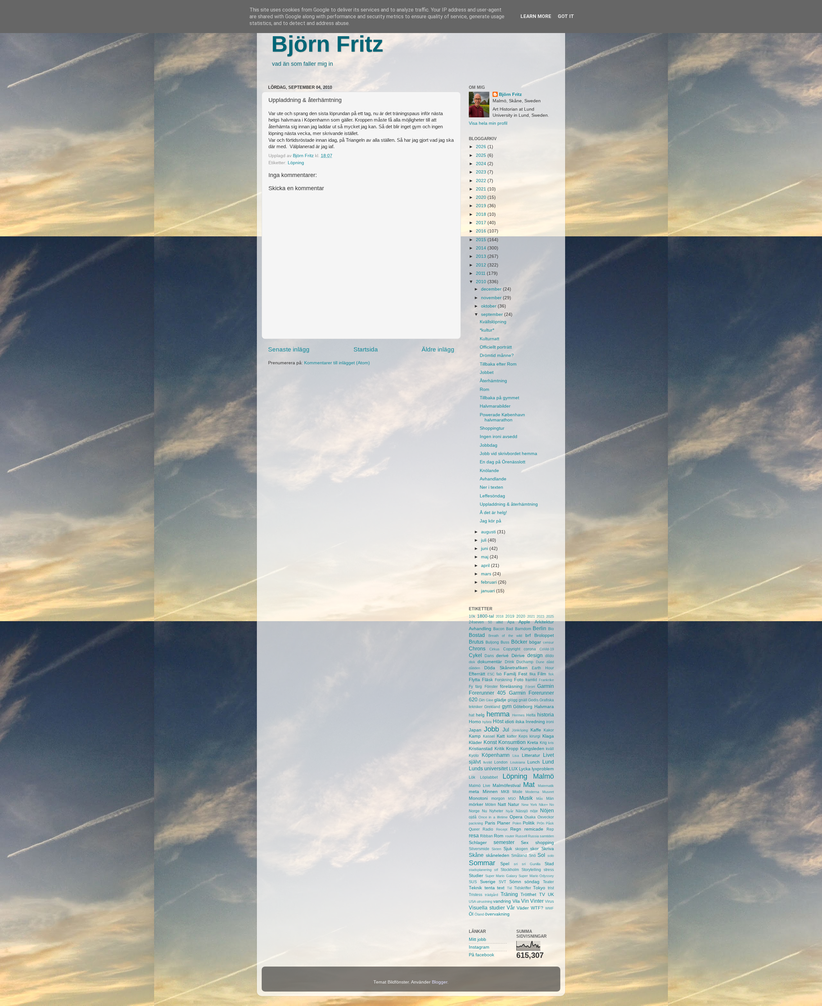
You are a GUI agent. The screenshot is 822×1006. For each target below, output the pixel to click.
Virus (549, 901)
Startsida (366, 349)
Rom (484, 389)
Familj (510, 674)
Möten (490, 804)
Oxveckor (546, 817)
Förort (530, 687)
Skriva (547, 848)
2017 (481, 222)
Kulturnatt (489, 338)
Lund (548, 762)
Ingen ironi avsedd (498, 436)
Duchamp (524, 662)
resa (474, 835)
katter (512, 736)
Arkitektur (544, 622)
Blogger (439, 982)
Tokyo (539, 887)
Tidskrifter (522, 888)
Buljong (492, 642)
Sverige (487, 881)
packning (476, 823)
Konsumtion (512, 742)
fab (499, 674)
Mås (539, 798)
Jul (506, 729)
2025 (481, 155)
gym (507, 706)
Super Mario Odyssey (536, 876)
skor (534, 848)
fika (532, 674)
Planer (503, 823)
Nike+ (543, 805)
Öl (471, 914)
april (486, 565)
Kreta (532, 742)
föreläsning (511, 686)
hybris (487, 722)
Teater (548, 882)
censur (548, 642)
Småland (519, 855)
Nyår (509, 811)
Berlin (539, 628)
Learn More (535, 16)
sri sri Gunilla (527, 864)
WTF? (537, 908)
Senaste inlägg (289, 349)
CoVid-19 (546, 649)
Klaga (548, 736)
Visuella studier (487, 907)
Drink (509, 662)
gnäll (523, 700)
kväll (550, 749)
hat (471, 715)
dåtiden (474, 668)
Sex (525, 842)
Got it (566, 16)
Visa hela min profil (488, 123)
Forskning (503, 680)
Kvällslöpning (493, 321)
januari (488, 590)
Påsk (550, 823)
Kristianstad (481, 748)
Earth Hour (543, 668)
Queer (474, 829)
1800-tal (485, 616)
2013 (481, 256)
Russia (533, 836)
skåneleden (497, 855)
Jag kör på (490, 521)
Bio (551, 629)
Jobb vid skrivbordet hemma (508, 453)
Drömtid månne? (497, 355)
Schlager (478, 842)
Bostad (477, 635)
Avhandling (480, 628)
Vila (516, 901)
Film (542, 674)
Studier (476, 875)
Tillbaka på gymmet (499, 397)
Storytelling (531, 869)
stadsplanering (480, 870)
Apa (510, 622)
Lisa (515, 755)
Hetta (531, 715)
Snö (532, 855)
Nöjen (547, 810)
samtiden (547, 836)
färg (478, 686)
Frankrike (546, 680)
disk (472, 662)
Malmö (543, 776)
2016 (481, 231)
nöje (534, 811)
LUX (513, 768)
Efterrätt (477, 674)
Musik (526, 798)
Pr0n (540, 823)
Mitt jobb (477, 939)
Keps (523, 736)
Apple (524, 622)
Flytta (474, 679)
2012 (481, 265)
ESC (490, 674)
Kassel (489, 736)
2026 (481, 146)
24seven (476, 622)
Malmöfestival (506, 785)
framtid (531, 680)
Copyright (511, 649)
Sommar (482, 863)
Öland (479, 914)
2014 (481, 248)
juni (485, 548)
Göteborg (522, 706)
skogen (521, 849)
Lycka (524, 768)
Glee (489, 700)
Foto (518, 679)
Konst (490, 742)
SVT (502, 882)
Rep (550, 829)
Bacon (498, 629)
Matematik (546, 786)
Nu (484, 811)
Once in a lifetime (493, 817)
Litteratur (531, 755)
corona (530, 649)
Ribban (486, 836)
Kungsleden (532, 748)
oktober (489, 306)
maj (485, 556)
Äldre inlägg (438, 349)
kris (551, 743)
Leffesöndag (492, 496)
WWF (549, 908)
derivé (502, 655)
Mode (517, 792)
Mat (529, 785)
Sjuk (507, 848)
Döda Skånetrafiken (506, 667)
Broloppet (544, 635)
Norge (474, 811)
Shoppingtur (492, 428)
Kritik (499, 748)
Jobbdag (488, 445)
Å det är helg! (493, 512)
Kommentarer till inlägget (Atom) (337, 362)
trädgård (491, 895)
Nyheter (496, 811)
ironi (550, 722)
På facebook (481, 954)
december (492, 289)
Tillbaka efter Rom (498, 364)
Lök (472, 777)
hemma (498, 714)
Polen (516, 823)
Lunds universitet (488, 768)
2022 (481, 180)
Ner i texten (491, 487)
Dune (540, 662)
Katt (501, 736)
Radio (488, 829)
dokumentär (489, 661)
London (501, 762)
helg (480, 715)
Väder (523, 908)
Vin (525, 901)
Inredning (535, 721)
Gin (482, 700)
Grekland (492, 707)
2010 (481, 281)
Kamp (475, 736)
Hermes (518, 715)
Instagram (479, 947)
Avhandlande (493, 479)
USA (472, 901)
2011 (481, 273)
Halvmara (544, 706)
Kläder (475, 742)
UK (551, 894)
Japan (475, 730)
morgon (498, 798)
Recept (501, 829)
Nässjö (522, 811)
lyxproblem (543, 768)
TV (542, 894)
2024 (481, 163)
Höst (498, 721)
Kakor (549, 730)
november (492, 297)
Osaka (530, 817)
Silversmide (479, 849)
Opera (516, 817)
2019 (481, 205)
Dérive (518, 655)
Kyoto (474, 755)
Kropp (512, 748)
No (551, 805)
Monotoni (478, 798)
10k (472, 616)
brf (528, 635)
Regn (515, 829)
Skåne (476, 855)
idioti (509, 721)
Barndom (523, 629)
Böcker (519, 642)
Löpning (296, 162)
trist (551, 888)
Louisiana (517, 762)
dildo (549, 656)
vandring (502, 901)
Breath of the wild (505, 636)
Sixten (496, 849)
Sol (541, 855)
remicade (533, 829)
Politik (529, 823)
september (492, 314)
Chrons (477, 648)
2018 (481, 214)
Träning (509, 894)
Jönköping (520, 730)
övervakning (497, 914)
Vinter (537, 901)
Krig (543, 742)
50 (490, 622)
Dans (489, 656)
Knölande (489, 470)
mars (487, 573)
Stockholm (510, 869)
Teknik (475, 887)
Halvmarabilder (495, 406)
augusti (489, 531)
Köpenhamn (496, 755)
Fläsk (487, 679)
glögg (513, 700)
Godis (533, 700)
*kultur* (487, 330)
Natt (502, 804)
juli (484, 540)
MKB (505, 792)
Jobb (491, 729)
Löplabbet (489, 777)
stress (549, 869)
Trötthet (528, 894)
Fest (522, 674)
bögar (535, 642)
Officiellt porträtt (496, 347)
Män (550, 798)
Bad (509, 629)
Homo (475, 721)
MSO (512, 798)
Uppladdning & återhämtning (509, 504)
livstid (487, 762)
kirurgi (534, 736)
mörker (476, 804)
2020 (481, 197)
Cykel (475, 655)
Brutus (476, 642)
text (500, 887)
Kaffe (535, 730)
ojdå (473, 817)
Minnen (490, 791)
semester (504, 842)
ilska (519, 721)
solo (550, 856)
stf (496, 870)
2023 (481, 172)
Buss (505, 642)
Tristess (475, 894)
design (535, 655)
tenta (490, 887)
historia (545, 714)
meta (474, 791)
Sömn (515, 881)
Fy (471, 686)
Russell (521, 836)
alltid (499, 622)
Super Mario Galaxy (501, 876)
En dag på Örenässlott (502, 462)
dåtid (550, 662)
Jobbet (487, 372)
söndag (531, 881)
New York (529, 805)
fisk (551, 674)
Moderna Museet (539, 792)
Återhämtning (493, 380)
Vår (511, 907)
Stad (549, 863)
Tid (509, 888)
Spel (504, 863)
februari (489, 582)
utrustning (484, 901)
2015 (481, 239)
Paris (490, 823)
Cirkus (494, 649)
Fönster (491, 686)
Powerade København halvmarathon (502, 417)
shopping (544, 842)
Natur (513, 804)
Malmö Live (479, 785)
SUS (473, 882)
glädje (500, 699)
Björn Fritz (327, 43)
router (509, 836)
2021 (481, 189)
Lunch (533, 762)
